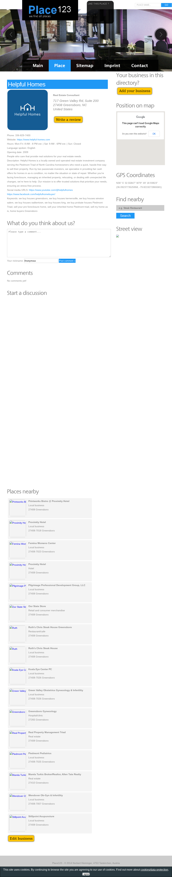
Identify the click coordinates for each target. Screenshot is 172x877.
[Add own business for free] (134, 88)
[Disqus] (57, 345)
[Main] (38, 65)
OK (154, 133)
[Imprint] (112, 65)
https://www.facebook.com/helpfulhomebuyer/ (31, 194)
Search (125, 216)
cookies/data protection (154, 869)
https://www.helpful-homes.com (33, 139)
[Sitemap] (85, 65)
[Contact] (140, 65)
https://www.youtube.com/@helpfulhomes (51, 190)
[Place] (60, 65)
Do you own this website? (134, 134)
